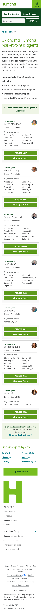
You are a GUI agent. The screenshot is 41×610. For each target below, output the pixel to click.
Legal (7, 566)
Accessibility (29, 582)
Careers (6, 524)
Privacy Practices (17, 566)
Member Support (13, 531)
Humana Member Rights (13, 536)
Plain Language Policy (11, 549)
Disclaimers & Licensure (20, 578)
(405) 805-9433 (20, 293)
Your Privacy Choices (14, 575)
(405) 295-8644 (20, 376)
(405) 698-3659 (20, 246)
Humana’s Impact (10, 520)
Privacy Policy (31, 566)
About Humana (9, 511)
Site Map (31, 575)
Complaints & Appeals (12, 540)
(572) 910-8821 (20, 329)
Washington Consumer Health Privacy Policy (20, 570)
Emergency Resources (12, 545)
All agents (7, 31)
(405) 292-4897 (20, 153)
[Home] (8, 4)
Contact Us (7, 516)
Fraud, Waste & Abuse (15, 582)
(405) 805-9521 (20, 412)
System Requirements (20, 585)
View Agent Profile (20, 158)
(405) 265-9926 (20, 199)
